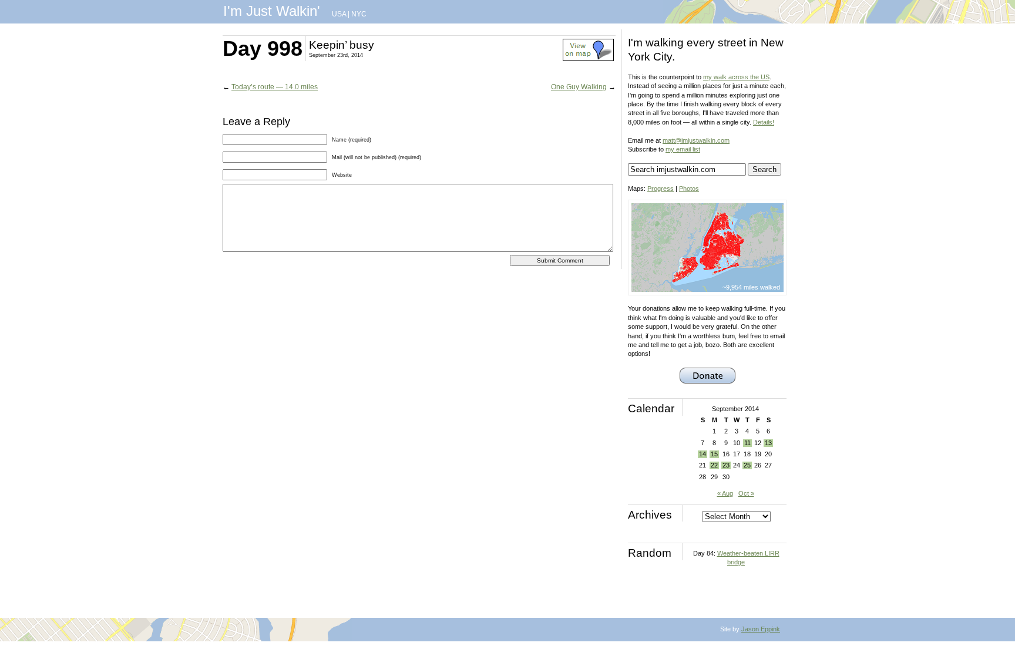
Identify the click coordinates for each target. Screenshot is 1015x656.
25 (747, 465)
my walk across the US (736, 76)
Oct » (746, 493)
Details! (763, 122)
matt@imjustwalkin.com (696, 140)
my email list (683, 149)
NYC (359, 14)
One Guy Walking (579, 87)
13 (768, 442)
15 (714, 453)
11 (747, 442)
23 (726, 465)
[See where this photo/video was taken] (588, 58)
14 (702, 453)
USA (339, 14)
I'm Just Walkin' (271, 11)
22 (714, 465)
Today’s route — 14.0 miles (274, 87)
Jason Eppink (760, 629)
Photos (689, 188)
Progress (660, 188)
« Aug (725, 493)
